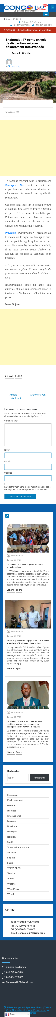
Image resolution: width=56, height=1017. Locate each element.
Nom (7, 450)
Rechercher (13, 770)
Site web (8, 473)
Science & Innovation (18, 847)
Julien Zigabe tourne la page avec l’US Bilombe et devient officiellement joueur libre (28, 642)
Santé (10, 842)
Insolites (11, 810)
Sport (19, 589)
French (13, 1014)
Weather (11, 883)
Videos (10, 878)
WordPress (13, 889)
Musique (11, 821)
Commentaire (11, 421)
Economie (12, 795)
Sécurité (11, 852)
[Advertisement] (28, 148)
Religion (11, 836)
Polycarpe (10, 232)
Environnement (15, 800)
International (14, 815)
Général (9, 376)
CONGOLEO (14, 66)
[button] (46, 14)
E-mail (7, 461)
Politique (12, 831)
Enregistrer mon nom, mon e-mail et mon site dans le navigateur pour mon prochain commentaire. (27, 488)
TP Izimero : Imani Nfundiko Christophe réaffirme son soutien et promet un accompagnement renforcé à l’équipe (24, 724)
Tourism (11, 873)
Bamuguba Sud (14, 185)
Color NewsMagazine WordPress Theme (26, 1010)
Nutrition (12, 826)
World (10, 894)
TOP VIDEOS (13, 868)
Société (18, 376)
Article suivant (38, 394)
